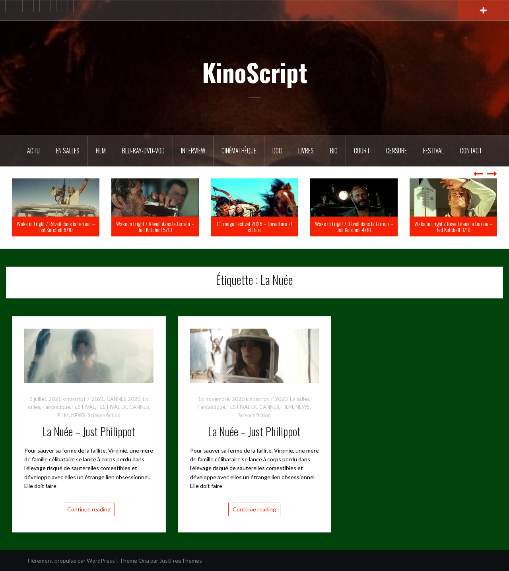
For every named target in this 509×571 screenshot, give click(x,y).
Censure (396, 150)
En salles (68, 150)
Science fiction (104, 415)
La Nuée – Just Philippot (89, 431)
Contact (471, 150)
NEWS (78, 415)
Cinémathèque (238, 150)
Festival (433, 150)
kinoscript (73, 399)
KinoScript (254, 72)
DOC (277, 150)
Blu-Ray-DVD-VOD (143, 150)
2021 (97, 399)
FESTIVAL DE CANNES (123, 407)
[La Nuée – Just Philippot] (88, 355)
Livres (306, 150)
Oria (143, 560)
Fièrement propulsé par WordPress (71, 560)
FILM (101, 150)
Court (362, 150)
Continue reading (89, 509)
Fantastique (56, 407)
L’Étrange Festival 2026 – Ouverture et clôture (335, 226)
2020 (281, 399)
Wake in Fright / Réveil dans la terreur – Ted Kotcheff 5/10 (236, 226)
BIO (334, 150)
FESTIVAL (83, 407)
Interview (193, 150)
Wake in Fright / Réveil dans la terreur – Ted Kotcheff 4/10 (435, 226)
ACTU (33, 150)
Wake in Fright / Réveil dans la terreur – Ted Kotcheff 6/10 (137, 226)
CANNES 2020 (123, 399)
